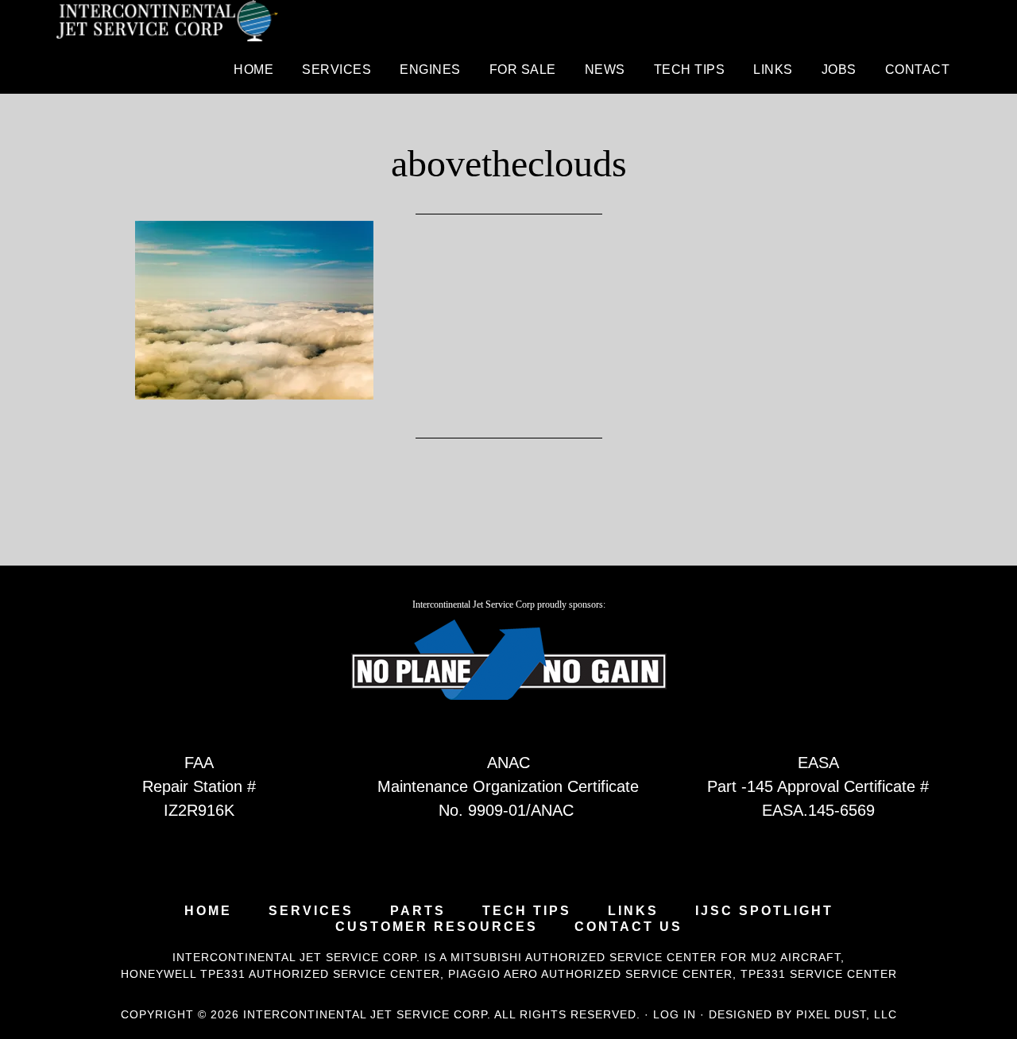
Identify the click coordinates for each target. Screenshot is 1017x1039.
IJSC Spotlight (764, 911)
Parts (418, 911)
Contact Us (628, 927)
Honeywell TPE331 (183, 974)
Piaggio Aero (493, 974)
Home (208, 911)
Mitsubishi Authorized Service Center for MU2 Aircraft (645, 957)
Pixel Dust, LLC (846, 1014)
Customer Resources (436, 927)
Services (311, 911)
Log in (674, 1014)
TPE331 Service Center (819, 974)
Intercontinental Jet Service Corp (167, 24)
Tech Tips (526, 911)
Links (633, 911)
